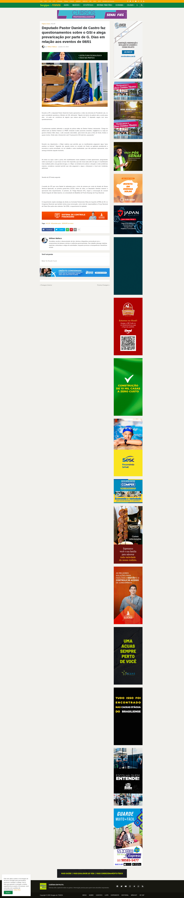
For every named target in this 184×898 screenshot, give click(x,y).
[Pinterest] (71, 229)
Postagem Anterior (46, 285)
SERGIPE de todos (67, 223)
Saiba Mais (17, 890)
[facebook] (117, 886)
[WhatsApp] (67, 229)
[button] (137, 5)
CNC (45, 1)
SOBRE (91, 895)
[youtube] (135, 1)
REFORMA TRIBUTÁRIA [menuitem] (104, 5)
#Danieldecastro (56, 223)
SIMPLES (85, 1)
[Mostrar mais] (79, 229)
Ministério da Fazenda (108, 1)
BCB (99, 1)
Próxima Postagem (103, 285)
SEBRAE (78, 1)
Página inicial (46, 23)
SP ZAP (142, 895)
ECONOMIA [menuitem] (119, 5)
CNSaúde (59, 1)
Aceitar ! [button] (8, 892)
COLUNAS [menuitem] (130, 5)
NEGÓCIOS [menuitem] (76, 5)
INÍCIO (84, 895)
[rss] (143, 1)
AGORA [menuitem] (66, 5)
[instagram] (132, 1)
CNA (41, 1)
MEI (90, 1)
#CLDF (53, 23)
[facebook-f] (127, 1)
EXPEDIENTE (115, 895)
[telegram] (141, 1)
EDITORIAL (125, 895)
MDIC (94, 1)
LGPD (106, 895)
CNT (54, 1)
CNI (50, 1)
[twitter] (130, 1)
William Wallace (55, 238)
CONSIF (72, 1)
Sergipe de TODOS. (57, 895)
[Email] (75, 229)
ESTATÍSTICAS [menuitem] (88, 5)
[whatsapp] (138, 1)
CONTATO (99, 895)
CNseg (66, 1)
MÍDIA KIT (134, 895)
